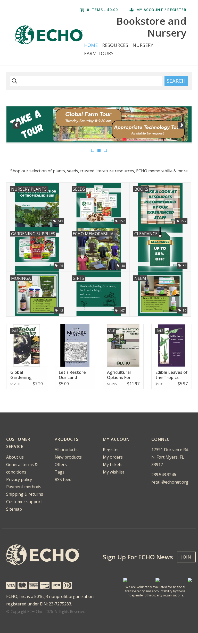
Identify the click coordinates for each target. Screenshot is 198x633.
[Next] (181, 125)
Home (91, 45)
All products (66, 449)
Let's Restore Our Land (72, 375)
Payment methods (23, 486)
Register (111, 449)
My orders (113, 457)
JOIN (186, 557)
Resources (115, 45)
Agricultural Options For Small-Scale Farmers (119, 375)
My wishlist (113, 472)
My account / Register (160, 9)
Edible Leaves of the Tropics (171, 375)
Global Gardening (20, 375)
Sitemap (14, 509)
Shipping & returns (24, 494)
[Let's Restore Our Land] (75, 345)
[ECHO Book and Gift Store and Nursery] (48, 34)
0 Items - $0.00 (102, 9)
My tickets (112, 464)
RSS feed (63, 479)
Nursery (143, 45)
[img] (13, 81)
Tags (59, 472)
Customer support (24, 501)
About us (15, 457)
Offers (61, 464)
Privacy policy (19, 479)
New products (68, 457)
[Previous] (16, 125)
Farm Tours (98, 53)
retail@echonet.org (169, 482)
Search (176, 80)
